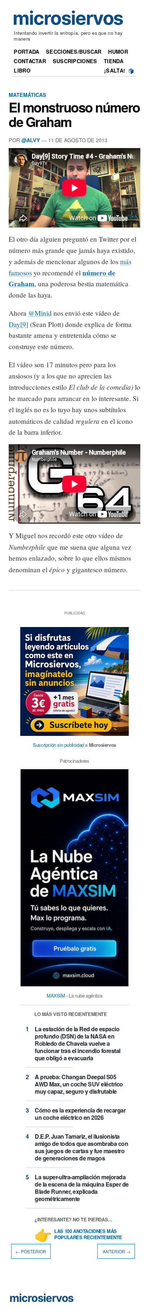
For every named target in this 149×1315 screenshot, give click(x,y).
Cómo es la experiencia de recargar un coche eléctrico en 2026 (80, 1114)
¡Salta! (114, 70)
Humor (118, 51)
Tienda (113, 61)
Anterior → (116, 1251)
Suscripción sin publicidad (58, 744)
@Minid (40, 313)
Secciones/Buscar (74, 51)
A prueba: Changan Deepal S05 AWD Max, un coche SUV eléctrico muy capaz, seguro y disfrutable (79, 1084)
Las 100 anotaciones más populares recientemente (88, 1234)
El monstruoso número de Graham (74, 114)
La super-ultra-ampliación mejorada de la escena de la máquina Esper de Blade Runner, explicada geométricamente (82, 1188)
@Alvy (30, 140)
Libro (22, 70)
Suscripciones (75, 61)
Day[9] (18, 324)
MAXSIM (56, 995)
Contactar (30, 61)
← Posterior (31, 1251)
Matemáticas (27, 94)
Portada (26, 51)
